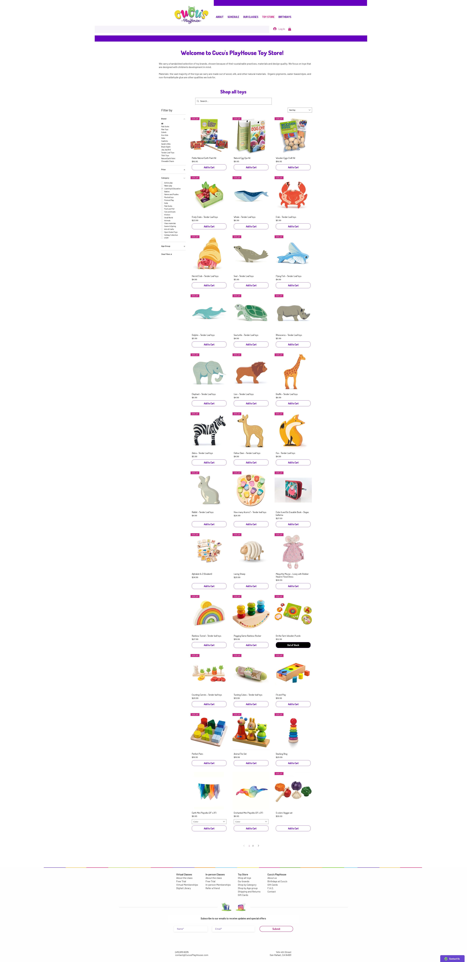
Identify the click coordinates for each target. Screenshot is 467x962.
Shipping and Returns (249, 891)
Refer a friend (213, 888)
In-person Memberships (218, 884)
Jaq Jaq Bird (166, 150)
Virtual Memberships (187, 884)
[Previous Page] (243, 845)
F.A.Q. (270, 888)
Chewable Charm (167, 161)
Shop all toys (244, 877)
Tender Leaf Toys (167, 153)
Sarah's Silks (166, 144)
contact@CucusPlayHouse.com (191, 954)
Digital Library (183, 888)
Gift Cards (243, 894)
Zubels (163, 132)
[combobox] (300, 110)
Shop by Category (247, 884)
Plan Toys (164, 129)
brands (203, 63)
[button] (289, 29)
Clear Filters (166, 254)
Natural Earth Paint (168, 158)
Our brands (243, 881)
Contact (271, 891)
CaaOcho (164, 141)
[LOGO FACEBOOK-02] (226, 907)
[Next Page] (258, 845)
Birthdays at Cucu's (277, 881)
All (162, 124)
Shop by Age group (248, 888)
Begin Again (166, 147)
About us (272, 877)
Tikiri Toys (165, 155)
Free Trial (181, 881)
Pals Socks (165, 126)
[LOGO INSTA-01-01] (240, 907)
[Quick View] (209, 790)
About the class (184, 877)
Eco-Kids (164, 135)
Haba (163, 138)
